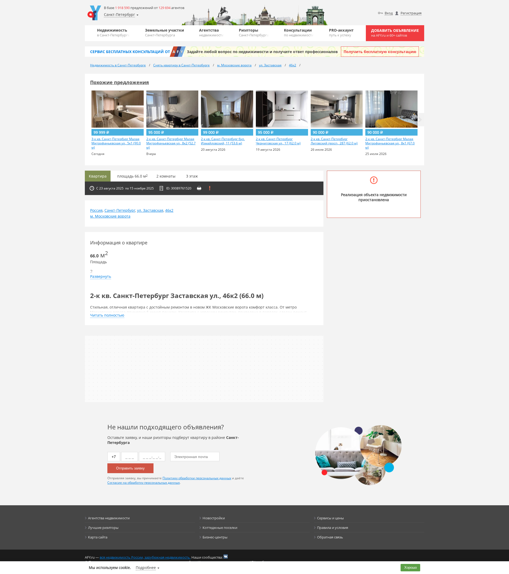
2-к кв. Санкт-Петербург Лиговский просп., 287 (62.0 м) (334, 141)
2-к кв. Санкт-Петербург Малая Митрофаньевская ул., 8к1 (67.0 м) (390, 143)
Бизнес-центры (215, 537)
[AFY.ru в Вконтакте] (225, 556)
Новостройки (214, 518)
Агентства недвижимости (109, 518)
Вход (389, 13)
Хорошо (410, 567)
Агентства (211, 32)
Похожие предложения (119, 82)
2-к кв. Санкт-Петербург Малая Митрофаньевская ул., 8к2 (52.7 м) (171, 143)
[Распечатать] (199, 188)
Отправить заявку (130, 468)
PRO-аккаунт (341, 32)
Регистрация (411, 13)
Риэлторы (254, 32)
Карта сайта (97, 537)
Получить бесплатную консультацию (380, 51)
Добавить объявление (395, 33)
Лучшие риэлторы (103, 527)
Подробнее (146, 567)
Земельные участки (164, 32)
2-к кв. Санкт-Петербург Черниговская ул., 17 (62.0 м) (278, 141)
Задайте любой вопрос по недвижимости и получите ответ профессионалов (262, 51)
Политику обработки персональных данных (197, 478)
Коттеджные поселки (220, 527)
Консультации (299, 32)
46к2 (169, 210)
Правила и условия (332, 527)
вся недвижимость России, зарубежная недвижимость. (145, 557)
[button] (420, 119)
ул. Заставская (150, 210)
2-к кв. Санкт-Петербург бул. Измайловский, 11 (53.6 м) (223, 141)
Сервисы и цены (330, 518)
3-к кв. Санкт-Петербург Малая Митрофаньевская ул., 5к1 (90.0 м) (116, 143)
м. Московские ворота (110, 216)
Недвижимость (113, 32)
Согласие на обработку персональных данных (143, 482)
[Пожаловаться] (210, 188)
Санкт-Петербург (119, 210)
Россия (96, 210)
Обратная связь (330, 537)
